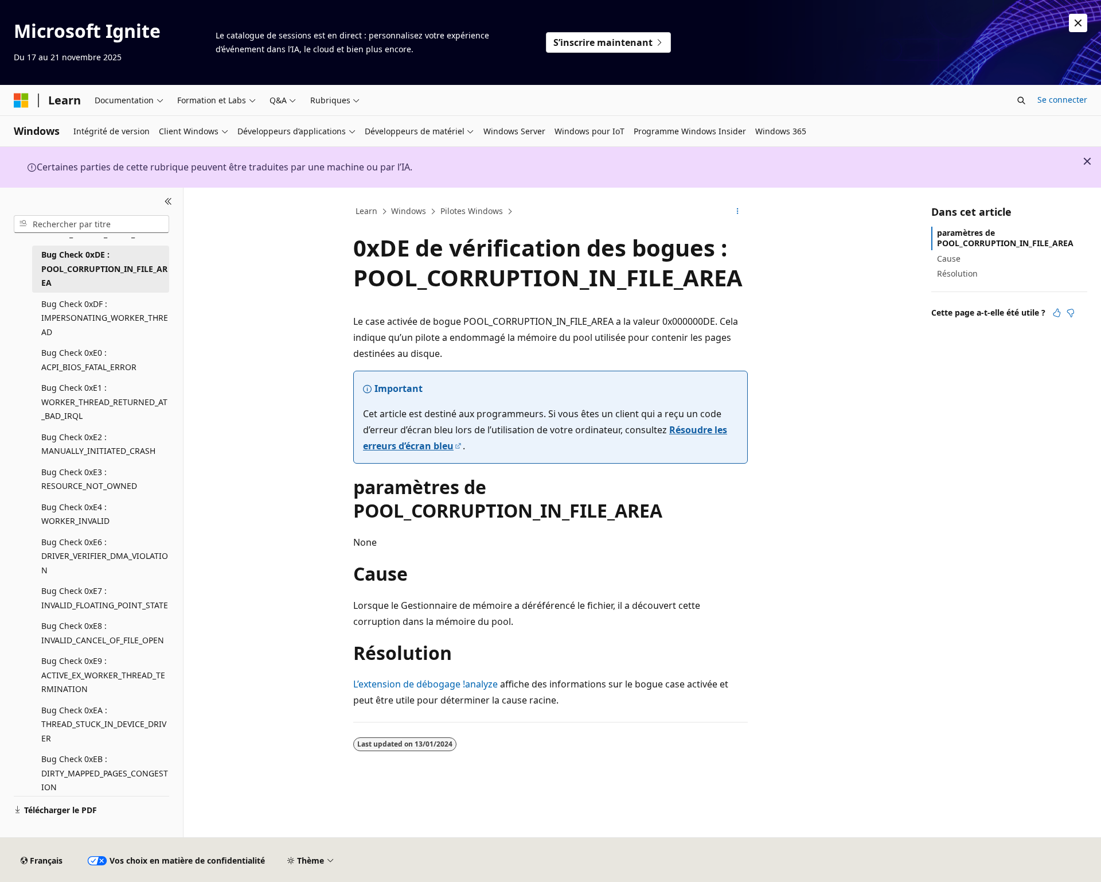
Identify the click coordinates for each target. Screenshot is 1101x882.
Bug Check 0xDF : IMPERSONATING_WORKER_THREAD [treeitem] (104, 317)
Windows (408, 210)
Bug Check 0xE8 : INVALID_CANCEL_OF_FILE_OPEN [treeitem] (102, 633)
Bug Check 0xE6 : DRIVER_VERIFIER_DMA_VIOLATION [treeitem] (104, 555)
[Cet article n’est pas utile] (1070, 313)
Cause (949, 257)
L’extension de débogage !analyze (425, 684)
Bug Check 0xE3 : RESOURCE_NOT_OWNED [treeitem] (89, 478)
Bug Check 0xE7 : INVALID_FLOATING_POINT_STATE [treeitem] (104, 598)
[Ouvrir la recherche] (1021, 100)
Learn (366, 210)
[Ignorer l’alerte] (1078, 23)
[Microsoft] (21, 100)
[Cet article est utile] (1057, 313)
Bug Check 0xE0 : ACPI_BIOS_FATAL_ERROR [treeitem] (88, 359)
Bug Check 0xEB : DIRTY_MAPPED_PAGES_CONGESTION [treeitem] (104, 772)
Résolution (957, 273)
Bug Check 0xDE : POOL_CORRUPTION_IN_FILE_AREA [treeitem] (104, 268)
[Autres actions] (738, 212)
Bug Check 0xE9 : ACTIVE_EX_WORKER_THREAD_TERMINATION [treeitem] (103, 674)
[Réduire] (168, 201)
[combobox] (91, 224)
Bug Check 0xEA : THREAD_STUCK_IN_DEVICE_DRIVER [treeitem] (103, 723)
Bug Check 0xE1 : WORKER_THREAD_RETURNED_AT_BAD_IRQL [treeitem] (104, 401)
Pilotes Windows (471, 210)
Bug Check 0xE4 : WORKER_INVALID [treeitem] (75, 513)
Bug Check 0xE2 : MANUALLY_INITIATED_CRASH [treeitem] (98, 443)
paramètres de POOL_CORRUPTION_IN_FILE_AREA (1005, 237)
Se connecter (1062, 99)
